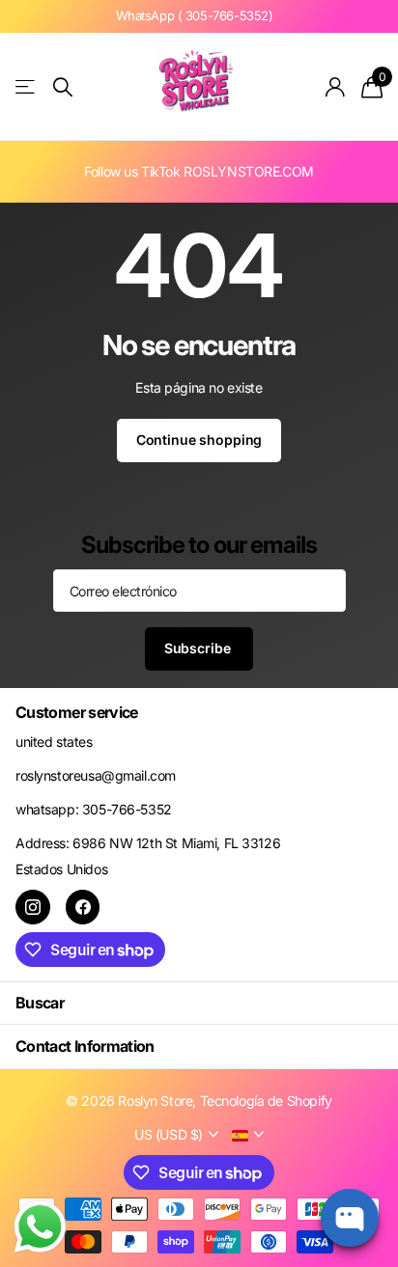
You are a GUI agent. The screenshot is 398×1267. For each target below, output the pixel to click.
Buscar (39, 1002)
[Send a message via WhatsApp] (40, 1227)
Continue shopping (199, 439)
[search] (62, 87)
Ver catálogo (26, 87)
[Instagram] (32, 907)
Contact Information (85, 1046)
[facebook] (83, 907)
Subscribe (199, 648)
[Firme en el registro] (336, 87)
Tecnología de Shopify (266, 1100)
